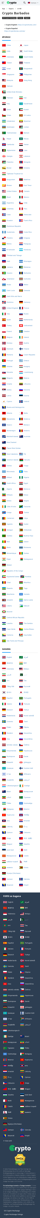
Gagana (11, 8)
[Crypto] (20, 1150)
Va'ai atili (8, 1141)
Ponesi (20, 18)
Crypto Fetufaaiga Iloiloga (13, 1214)
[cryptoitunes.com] (11, 2)
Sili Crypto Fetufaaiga (9, 18)
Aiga (3, 8)
